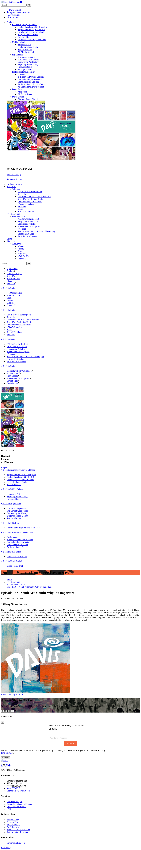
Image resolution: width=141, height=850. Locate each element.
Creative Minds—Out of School (20, 479)
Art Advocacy (13, 827)
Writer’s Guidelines (15, 327)
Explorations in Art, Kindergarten (32, 27)
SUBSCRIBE (7, 711)
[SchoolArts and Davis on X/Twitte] (4, 765)
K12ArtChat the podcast (28, 219)
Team (20, 251)
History (21, 249)
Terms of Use (12, 822)
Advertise (22, 206)
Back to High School (11, 503)
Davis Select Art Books (17, 556)
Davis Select (17, 89)
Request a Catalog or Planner (19, 804)
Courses (21, 74)
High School (17, 54)
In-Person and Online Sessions (31, 77)
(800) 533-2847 (13, 788)
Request (4, 467)
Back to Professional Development (17, 532)
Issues (20, 209)
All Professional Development (31, 87)
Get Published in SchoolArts (30, 201)
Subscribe (22, 194)
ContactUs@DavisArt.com (18, 791)
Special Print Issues (26, 211)
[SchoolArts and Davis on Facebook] (2, 765)
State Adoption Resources (18, 832)
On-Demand (12, 537)
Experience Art (24, 44)
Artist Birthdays (13, 824)
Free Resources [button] (13, 214)
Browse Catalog (14, 174)
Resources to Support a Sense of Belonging (36, 231)
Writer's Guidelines (26, 204)
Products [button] (10, 22)
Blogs (9, 239)
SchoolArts (17, 189)
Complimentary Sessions (28, 82)
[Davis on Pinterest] (9, 765)
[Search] (29, 263)
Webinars (22, 229)
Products (10, 271)
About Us (16, 244)
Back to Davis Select (11, 552)
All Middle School (26, 52)
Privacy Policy (13, 819)
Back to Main (8, 288)
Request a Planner (14, 179)
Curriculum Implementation (30, 79)
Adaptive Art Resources (28, 221)
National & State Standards (18, 829)
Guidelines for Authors (16, 806)
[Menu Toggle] (21, 2)
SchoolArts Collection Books (30, 199)
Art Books (22, 92)
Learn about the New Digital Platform (34, 196)
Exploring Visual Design (28, 47)
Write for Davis (13, 295)
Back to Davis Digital (12, 561)
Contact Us (14, 17)
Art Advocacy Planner (27, 236)
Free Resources (18, 216)
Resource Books (25, 37)
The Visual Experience (27, 57)
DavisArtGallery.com (16, 843)
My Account (14, 15)
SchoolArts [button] (11, 186)
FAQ (9, 809)
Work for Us (23, 256)
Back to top (6, 847)
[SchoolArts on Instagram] (7, 765)
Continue (5, 758)
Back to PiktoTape (10, 523)
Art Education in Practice (18, 547)
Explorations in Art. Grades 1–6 (20, 477)
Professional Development (23, 72)
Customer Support (14, 801)
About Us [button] (11, 241)
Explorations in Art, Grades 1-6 (31, 29)
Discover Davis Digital (28, 99)
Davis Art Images (14, 184)
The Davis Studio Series (28, 59)
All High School (25, 69)
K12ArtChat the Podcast (17, 344)
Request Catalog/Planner (19, 12)
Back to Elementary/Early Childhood (18, 470)
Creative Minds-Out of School (31, 32)
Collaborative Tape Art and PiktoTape (23, 528)
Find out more (7, 753)
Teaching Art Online (26, 234)
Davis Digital (15, 10)
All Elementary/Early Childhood (32, 39)
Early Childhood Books (28, 34)
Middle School (18, 42)
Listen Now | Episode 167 (12, 694)
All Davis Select (25, 94)
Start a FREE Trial (15, 566)
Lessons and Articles (27, 224)
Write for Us (23, 254)
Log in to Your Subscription (30, 191)
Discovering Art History (28, 62)
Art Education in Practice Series (31, 84)
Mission (21, 246)
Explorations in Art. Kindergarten (21, 474)
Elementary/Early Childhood (24, 24)
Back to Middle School (12, 489)
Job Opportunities (14, 293)
